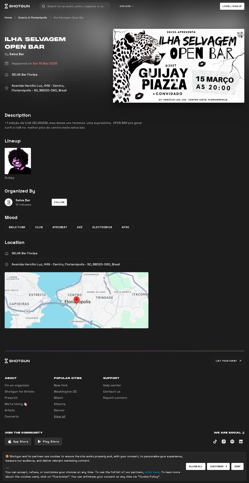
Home (8, 17)
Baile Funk (17, 227)
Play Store (51, 441)
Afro (125, 227)
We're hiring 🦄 (16, 404)
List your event (226, 360)
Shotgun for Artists (19, 391)
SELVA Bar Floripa (25, 253)
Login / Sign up (232, 6)
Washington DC (65, 391)
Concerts (12, 416)
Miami (58, 398)
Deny (237, 466)
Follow (59, 202)
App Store (20, 441)
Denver (59, 410)
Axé (79, 227)
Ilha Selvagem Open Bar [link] (69, 17)
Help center (112, 385)
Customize (217, 466)
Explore (125, 6)
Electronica (102, 227)
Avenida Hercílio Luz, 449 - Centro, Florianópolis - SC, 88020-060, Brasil (66, 264)
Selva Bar (16, 54)
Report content (115, 398)
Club (39, 227)
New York (61, 385)
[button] (59, 202)
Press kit (11, 398)
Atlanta (60, 404)
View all (59, 416)
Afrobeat (60, 227)
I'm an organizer (17, 385)
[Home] (17, 6)
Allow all (195, 466)
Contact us (111, 391)
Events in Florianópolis (32, 17)
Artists (10, 410)
